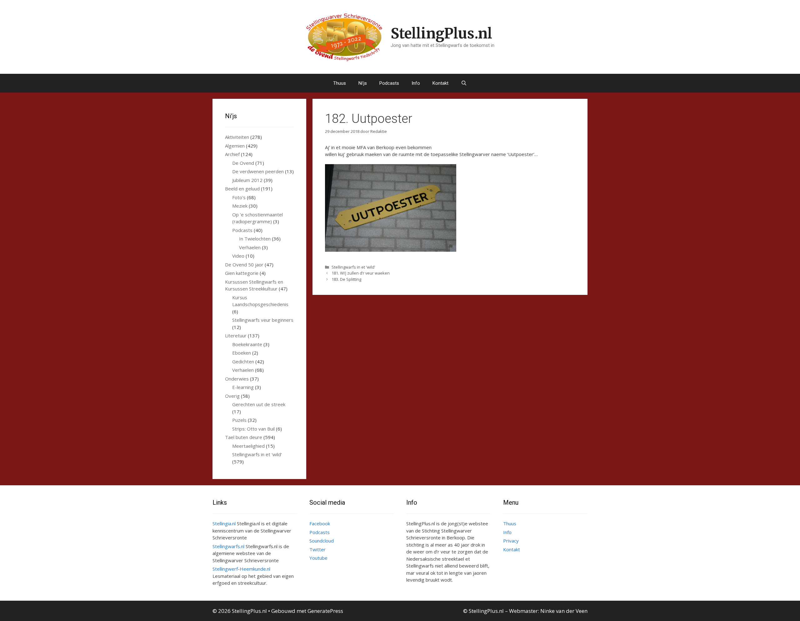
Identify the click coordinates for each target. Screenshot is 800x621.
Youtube (318, 558)
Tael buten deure (243, 437)
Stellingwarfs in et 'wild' (353, 267)
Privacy (511, 541)
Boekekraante (247, 344)
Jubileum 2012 (247, 180)
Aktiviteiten (237, 137)
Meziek (240, 206)
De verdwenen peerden (258, 171)
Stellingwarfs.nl (228, 546)
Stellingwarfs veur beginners (262, 320)
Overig (232, 396)
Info (416, 83)
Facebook (319, 523)
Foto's (239, 197)
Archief (232, 154)
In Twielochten (255, 238)
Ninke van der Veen (564, 610)
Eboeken (241, 353)
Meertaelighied (248, 446)
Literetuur (236, 335)
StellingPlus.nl (441, 33)
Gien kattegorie (241, 273)
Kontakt (440, 83)
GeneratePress (325, 610)
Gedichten (243, 361)
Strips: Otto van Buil (253, 429)
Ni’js (362, 83)
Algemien (235, 146)
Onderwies (237, 379)
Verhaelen (250, 247)
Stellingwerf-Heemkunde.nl (241, 569)
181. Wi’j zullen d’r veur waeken (361, 273)
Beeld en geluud (242, 188)
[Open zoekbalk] (464, 83)
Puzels (239, 420)
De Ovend (243, 163)
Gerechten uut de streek (258, 404)
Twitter (317, 549)
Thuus (339, 83)
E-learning (243, 387)
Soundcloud (321, 541)
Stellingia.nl (224, 523)
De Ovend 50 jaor (244, 264)
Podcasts (389, 83)
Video (238, 256)
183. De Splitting (346, 279)
